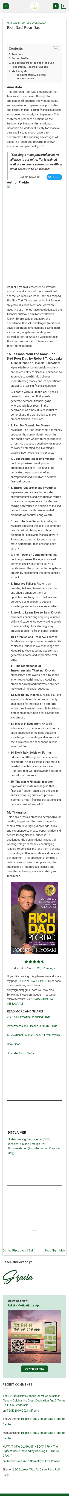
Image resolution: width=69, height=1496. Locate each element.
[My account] (56, 6)
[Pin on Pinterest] (44, 1237)
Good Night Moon (55, 1250)
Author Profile (20, 58)
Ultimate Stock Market (21, 1053)
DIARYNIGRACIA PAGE (32, 981)
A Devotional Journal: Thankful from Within (33, 1035)
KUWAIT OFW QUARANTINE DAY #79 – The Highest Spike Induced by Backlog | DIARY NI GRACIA (31, 1451)
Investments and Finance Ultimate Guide (32, 1026)
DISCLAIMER (28, 78)
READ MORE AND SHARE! (34, 75)
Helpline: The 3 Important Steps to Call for (34, 1435)
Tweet (56, 177)
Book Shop (13, 1044)
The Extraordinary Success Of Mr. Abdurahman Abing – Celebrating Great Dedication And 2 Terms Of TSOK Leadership (34, 1400)
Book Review (39, 23)
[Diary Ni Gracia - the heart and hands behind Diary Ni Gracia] (34, 6)
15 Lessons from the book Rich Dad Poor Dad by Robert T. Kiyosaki (33, 64)
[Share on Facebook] (25, 1237)
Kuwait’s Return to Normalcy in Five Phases (33, 1461)
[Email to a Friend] (38, 1237)
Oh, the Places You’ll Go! (18, 1250)
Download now (34, 1368)
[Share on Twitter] (31, 1237)
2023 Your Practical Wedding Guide (28, 1017)
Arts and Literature (19, 23)
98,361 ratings (46, 968)
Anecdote (17, 54)
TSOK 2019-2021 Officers (22, 1410)
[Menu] (6, 6)
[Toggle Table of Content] (54, 49)
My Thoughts (19, 71)
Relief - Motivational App (24, 1305)
